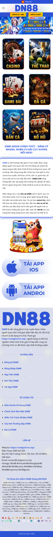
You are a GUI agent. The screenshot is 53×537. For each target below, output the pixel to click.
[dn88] (26, 8)
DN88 (4, 329)
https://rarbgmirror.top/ (14, 338)
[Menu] (3, 8)
